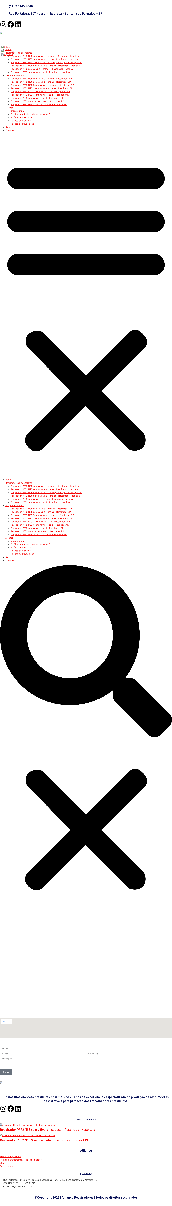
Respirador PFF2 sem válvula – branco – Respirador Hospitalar (42, 69)
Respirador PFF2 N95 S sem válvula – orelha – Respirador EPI (42, 88)
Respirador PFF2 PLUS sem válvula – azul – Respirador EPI (40, 91)
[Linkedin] (18, 24)
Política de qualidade (21, 117)
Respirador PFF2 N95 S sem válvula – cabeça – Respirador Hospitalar (46, 62)
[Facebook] (10, 24)
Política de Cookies (21, 120)
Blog (7, 127)
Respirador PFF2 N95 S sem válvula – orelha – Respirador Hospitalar (45, 65)
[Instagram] (3, 24)
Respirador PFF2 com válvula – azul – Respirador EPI (37, 101)
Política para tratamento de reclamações (31, 114)
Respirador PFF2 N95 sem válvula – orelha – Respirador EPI (41, 81)
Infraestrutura (17, 111)
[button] (86, 305)
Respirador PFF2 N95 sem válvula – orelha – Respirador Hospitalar (44, 59)
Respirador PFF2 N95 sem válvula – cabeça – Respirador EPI (41, 78)
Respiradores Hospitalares (18, 52)
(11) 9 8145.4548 (21, 6)
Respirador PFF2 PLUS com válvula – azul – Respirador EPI (41, 94)
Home (8, 479)
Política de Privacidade (22, 123)
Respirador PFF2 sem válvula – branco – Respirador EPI (39, 104)
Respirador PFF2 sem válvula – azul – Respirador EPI (37, 98)
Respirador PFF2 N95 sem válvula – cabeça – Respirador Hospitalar (45, 56)
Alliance (9, 107)
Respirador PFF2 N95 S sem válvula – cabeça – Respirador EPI (42, 85)
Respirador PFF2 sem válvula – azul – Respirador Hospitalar (41, 72)
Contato (9, 130)
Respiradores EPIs (14, 75)
